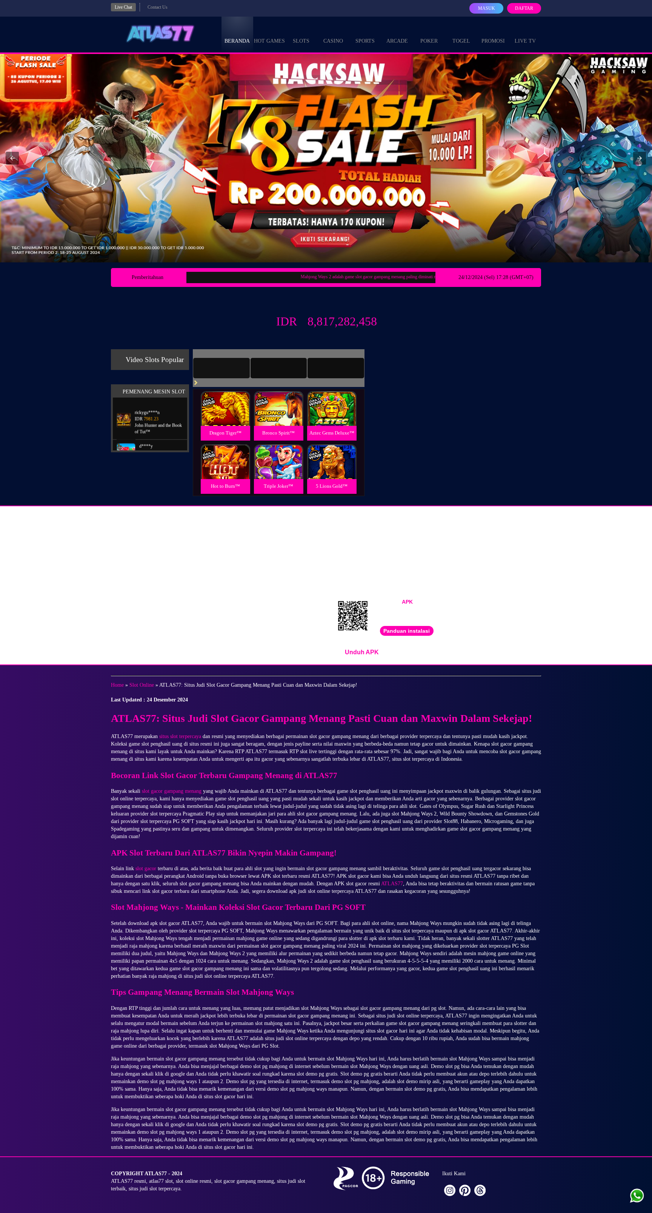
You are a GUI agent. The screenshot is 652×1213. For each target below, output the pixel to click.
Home (117, 685)
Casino (333, 41)
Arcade (397, 41)
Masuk (486, 8)
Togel (461, 41)
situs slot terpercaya (180, 736)
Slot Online (141, 685)
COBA (225, 399)
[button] (12, 158)
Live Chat (123, 7)
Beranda (237, 41)
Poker (429, 41)
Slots (301, 41)
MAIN (225, 416)
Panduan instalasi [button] (406, 631)
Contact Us (158, 7)
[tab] (221, 368)
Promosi (493, 41)
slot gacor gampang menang (171, 791)
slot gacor (145, 868)
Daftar (524, 8)
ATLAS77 (392, 883)
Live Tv (525, 41)
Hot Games (269, 41)
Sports (365, 41)
